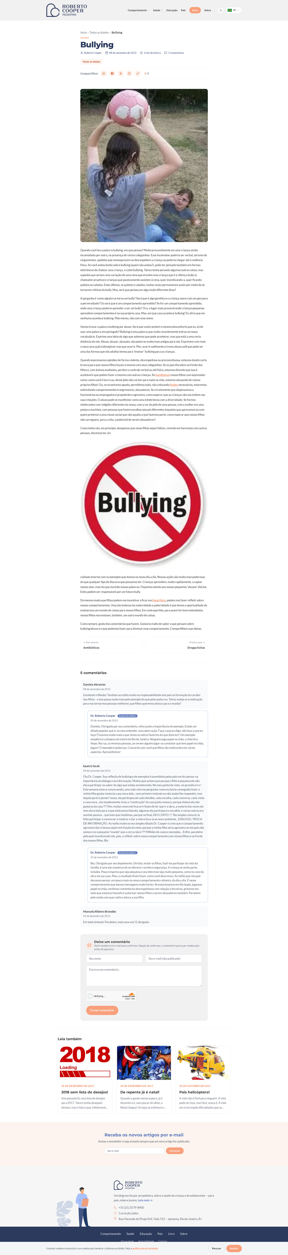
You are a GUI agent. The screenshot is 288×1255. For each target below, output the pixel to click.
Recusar (216, 1248)
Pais (183, 10)
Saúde (156, 10)
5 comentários (176, 52)
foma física (159, 600)
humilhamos (162, 375)
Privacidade (127, 1241)
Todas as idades (99, 32)
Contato (162, 1241)
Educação (172, 10)
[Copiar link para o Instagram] (129, 73)
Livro (195, 10)
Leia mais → (145, 1200)
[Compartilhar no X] (121, 73)
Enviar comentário (102, 1010)
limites (174, 384)
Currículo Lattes (128, 1213)
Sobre (207, 10)
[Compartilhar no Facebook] (112, 73)
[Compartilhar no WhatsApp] (103, 73)
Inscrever (175, 1150)
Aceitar (234, 1248)
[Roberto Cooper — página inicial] (66, 10)
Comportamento (137, 10)
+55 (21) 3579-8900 (131, 1207)
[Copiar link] (137, 73)
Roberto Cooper (93, 52)
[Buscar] (221, 10)
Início (83, 32)
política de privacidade (145, 1248)
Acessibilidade (146, 1241)
